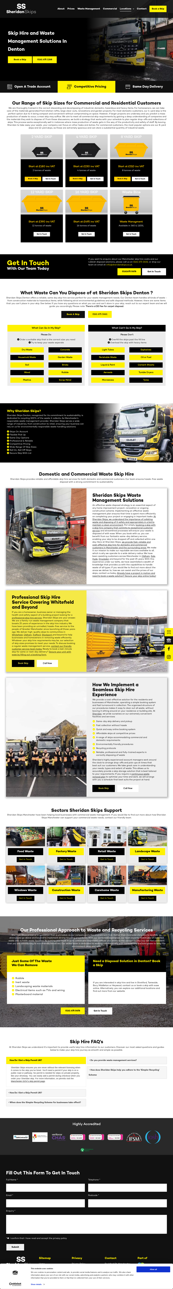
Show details (36, 1284)
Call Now (98, 659)
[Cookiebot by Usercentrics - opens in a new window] (15, 1284)
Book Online (114, 659)
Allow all (153, 1269)
